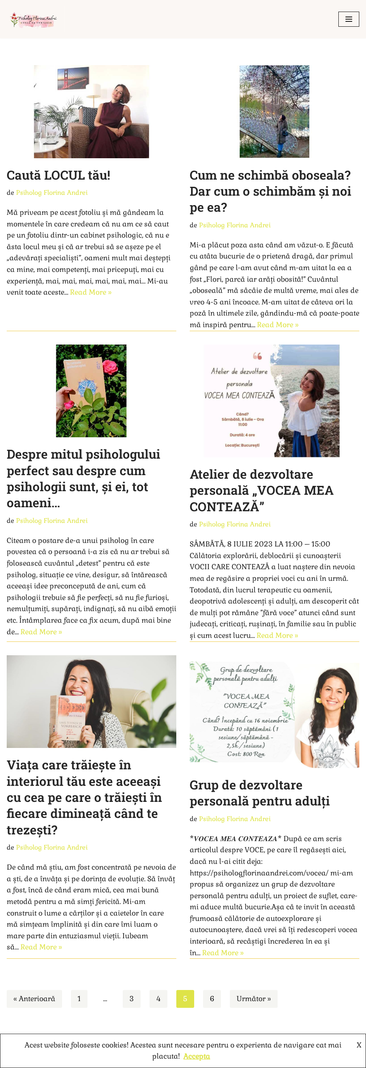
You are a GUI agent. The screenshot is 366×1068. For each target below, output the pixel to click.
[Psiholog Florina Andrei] (38, 19)
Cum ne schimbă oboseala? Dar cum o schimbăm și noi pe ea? (270, 191)
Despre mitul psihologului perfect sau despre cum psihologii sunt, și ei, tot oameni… (83, 478)
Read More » (91, 292)
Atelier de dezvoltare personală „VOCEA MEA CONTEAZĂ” (262, 490)
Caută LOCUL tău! (58, 175)
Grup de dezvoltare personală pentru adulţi (260, 792)
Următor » (254, 998)
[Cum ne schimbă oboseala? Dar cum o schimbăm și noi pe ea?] (274, 111)
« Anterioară (34, 998)
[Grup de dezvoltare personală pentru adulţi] (274, 711)
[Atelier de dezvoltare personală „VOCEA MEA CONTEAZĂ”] (274, 401)
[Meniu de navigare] (348, 19)
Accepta (196, 1056)
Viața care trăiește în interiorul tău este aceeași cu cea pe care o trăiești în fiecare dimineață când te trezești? (84, 797)
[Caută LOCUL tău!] (91, 111)
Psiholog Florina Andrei (51, 193)
